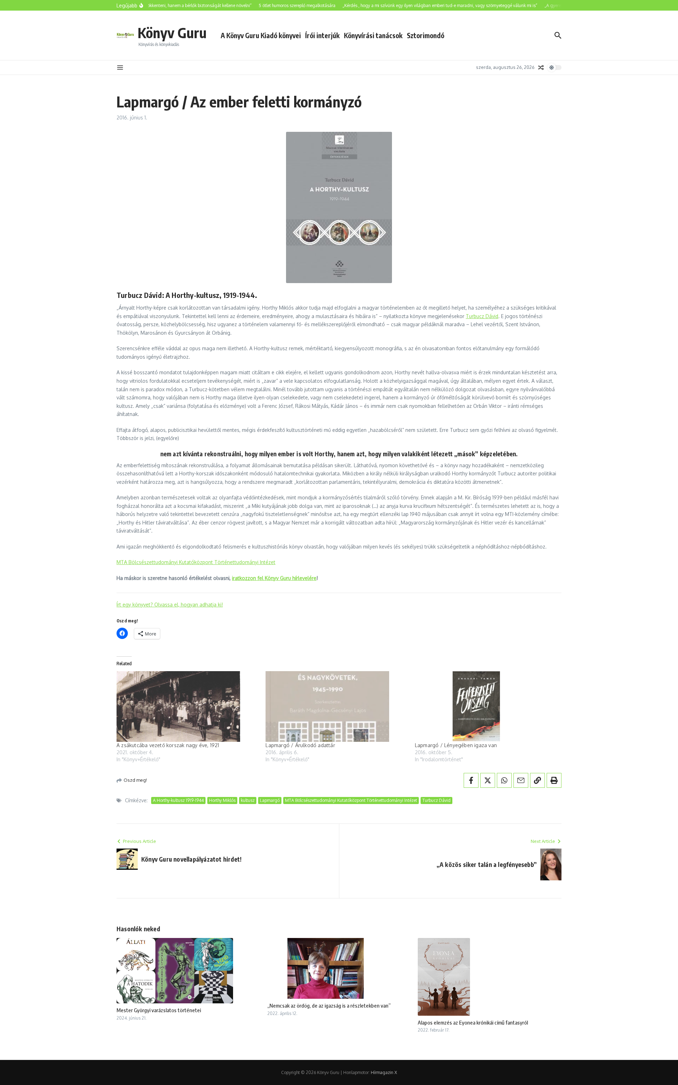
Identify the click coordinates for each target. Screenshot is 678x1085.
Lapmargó (270, 800)
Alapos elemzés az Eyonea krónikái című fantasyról (473, 1022)
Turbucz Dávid (482, 316)
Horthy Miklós (222, 800)
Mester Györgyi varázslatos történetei (159, 1010)
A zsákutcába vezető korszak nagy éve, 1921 (168, 745)
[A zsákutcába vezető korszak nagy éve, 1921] (187, 706)
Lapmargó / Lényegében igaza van (456, 745)
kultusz (248, 800)
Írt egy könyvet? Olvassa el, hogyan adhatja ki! (170, 605)
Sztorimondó (425, 35)
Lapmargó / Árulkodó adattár (300, 745)
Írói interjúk (322, 35)
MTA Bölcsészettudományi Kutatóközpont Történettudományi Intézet (196, 562)
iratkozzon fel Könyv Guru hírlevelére (274, 578)
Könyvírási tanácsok (373, 35)
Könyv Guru (172, 32)
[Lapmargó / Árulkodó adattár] (337, 706)
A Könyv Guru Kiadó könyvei (261, 35)
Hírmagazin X (384, 1072)
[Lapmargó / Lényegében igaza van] (486, 706)
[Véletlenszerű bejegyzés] (541, 67)
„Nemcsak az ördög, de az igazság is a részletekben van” (329, 1005)
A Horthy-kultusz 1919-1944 (178, 800)
